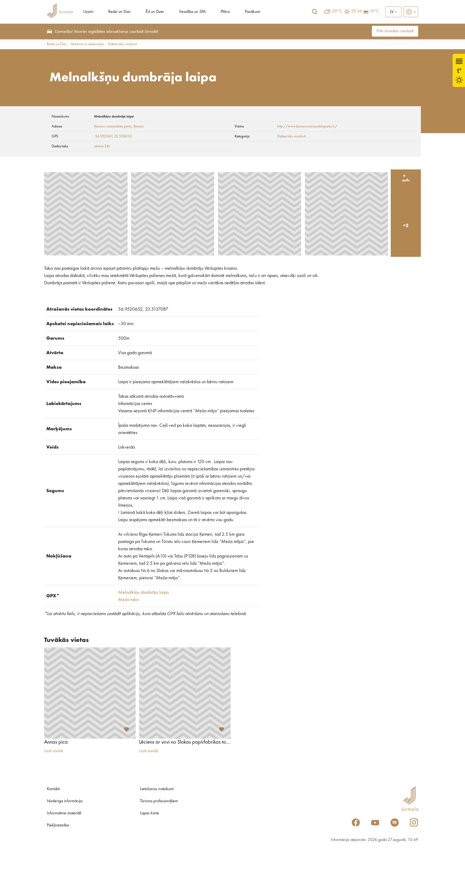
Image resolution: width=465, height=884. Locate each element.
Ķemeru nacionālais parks (113, 126)
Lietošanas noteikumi (157, 789)
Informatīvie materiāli (64, 813)
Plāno (225, 12)
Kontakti (53, 789)
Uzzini (88, 12)
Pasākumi (252, 12)
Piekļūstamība (58, 825)
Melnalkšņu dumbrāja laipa (143, 592)
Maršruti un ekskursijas (87, 44)
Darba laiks (60, 146)
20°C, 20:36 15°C (355, 11)
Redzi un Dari (119, 12)
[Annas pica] (90, 693)
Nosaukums (60, 116)
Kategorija (242, 136)
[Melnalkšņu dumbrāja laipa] (86, 213)
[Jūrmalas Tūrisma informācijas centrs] (60, 11)
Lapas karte (149, 813)
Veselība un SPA (192, 12)
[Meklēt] (314, 12)
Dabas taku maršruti (122, 44)
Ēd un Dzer (155, 12)
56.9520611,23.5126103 (113, 136)
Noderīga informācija (64, 801)
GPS (55, 136)
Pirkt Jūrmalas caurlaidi (395, 31)
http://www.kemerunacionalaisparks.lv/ (307, 126)
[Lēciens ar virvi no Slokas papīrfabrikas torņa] (185, 693)
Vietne (239, 126)
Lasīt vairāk (53, 751)
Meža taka (128, 599)
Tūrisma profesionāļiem (159, 801)
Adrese (57, 126)
